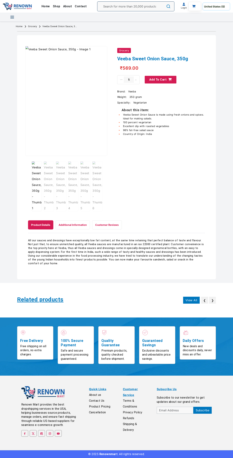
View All (191, 300)
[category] (12, 17)
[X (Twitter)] (33, 433)
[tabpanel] (116, 252)
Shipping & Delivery (130, 427)
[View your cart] (194, 6)
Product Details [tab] (40, 224)
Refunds (128, 418)
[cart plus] (136, 79)
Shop (56, 6)
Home (46, 6)
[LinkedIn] (41, 433)
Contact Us (96, 400)
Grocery (32, 26)
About (67, 6)
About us (95, 395)
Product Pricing (99, 406)
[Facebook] (24, 433)
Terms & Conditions (130, 403)
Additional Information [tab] (73, 224)
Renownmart (108, 454)
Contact (81, 6)
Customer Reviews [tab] (107, 224)
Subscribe (202, 410)
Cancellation (97, 412)
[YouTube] (58, 433)
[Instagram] (49, 433)
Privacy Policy (132, 412)
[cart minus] (121, 79)
